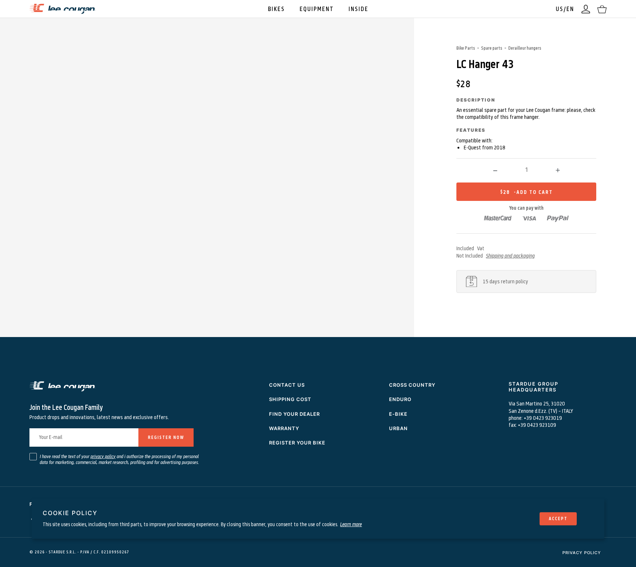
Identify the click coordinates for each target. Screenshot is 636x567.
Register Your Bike (297, 443)
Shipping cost (290, 399)
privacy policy (103, 456)
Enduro (400, 399)
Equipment (317, 9)
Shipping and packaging (510, 255)
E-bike (398, 414)
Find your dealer (294, 414)
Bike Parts (465, 48)
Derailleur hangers (524, 48)
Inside (358, 9)
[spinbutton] (526, 169)
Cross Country (412, 385)
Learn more (351, 523)
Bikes (276, 9)
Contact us (287, 385)
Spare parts (491, 48)
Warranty (284, 428)
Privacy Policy (581, 552)
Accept (558, 518)
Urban (398, 428)
